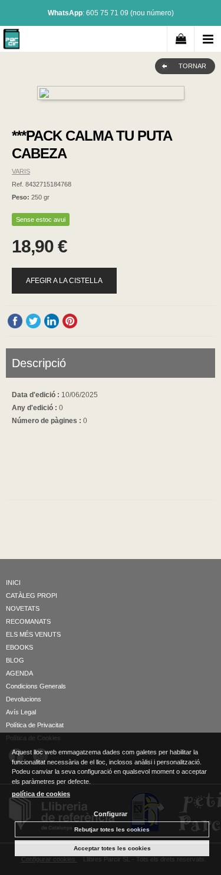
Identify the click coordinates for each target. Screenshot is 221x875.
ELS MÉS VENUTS (33, 634)
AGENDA (19, 673)
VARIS (21, 171)
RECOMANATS (28, 621)
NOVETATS (22, 608)
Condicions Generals (36, 686)
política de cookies (41, 793)
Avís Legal (21, 712)
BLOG (15, 660)
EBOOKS (19, 647)
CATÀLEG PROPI (31, 595)
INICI (13, 582)
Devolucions (23, 699)
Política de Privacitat (35, 724)
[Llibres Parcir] (11, 41)
